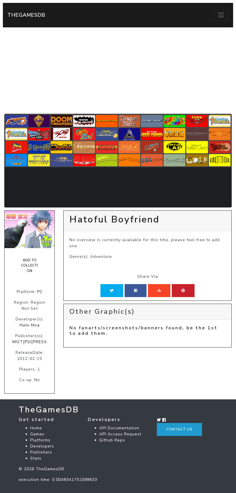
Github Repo (112, 440)
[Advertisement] (118, 70)
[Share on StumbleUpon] (159, 290)
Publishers (41, 452)
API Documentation (119, 428)
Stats (35, 458)
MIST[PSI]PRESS (29, 342)
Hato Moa (30, 325)
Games (37, 434)
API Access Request (120, 434)
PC (40, 291)
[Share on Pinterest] (183, 290)
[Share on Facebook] (136, 290)
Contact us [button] (179, 429)
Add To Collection (29, 265)
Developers (42, 446)
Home (36, 428)
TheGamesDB (26, 15)
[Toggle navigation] (221, 15)
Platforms (40, 440)
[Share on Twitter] (111, 290)
